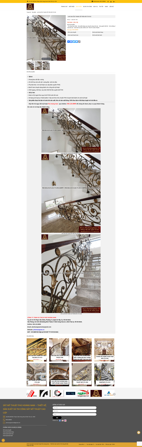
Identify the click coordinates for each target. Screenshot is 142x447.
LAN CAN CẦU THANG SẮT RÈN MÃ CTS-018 (46, 12)
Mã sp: (68, 19)
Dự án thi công (87, 6)
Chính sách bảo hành (97, 35)
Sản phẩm (79, 6)
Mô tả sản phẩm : (71, 24)
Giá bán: (70, 22)
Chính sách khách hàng (97, 32)
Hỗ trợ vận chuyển (72, 32)
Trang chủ (64, 6)
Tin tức (101, 6)
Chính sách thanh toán (73, 35)
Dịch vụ (95, 6)
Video (106, 6)
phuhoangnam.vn (38, 329)
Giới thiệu (71, 6)
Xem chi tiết (36, 359)
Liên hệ (111, 6)
